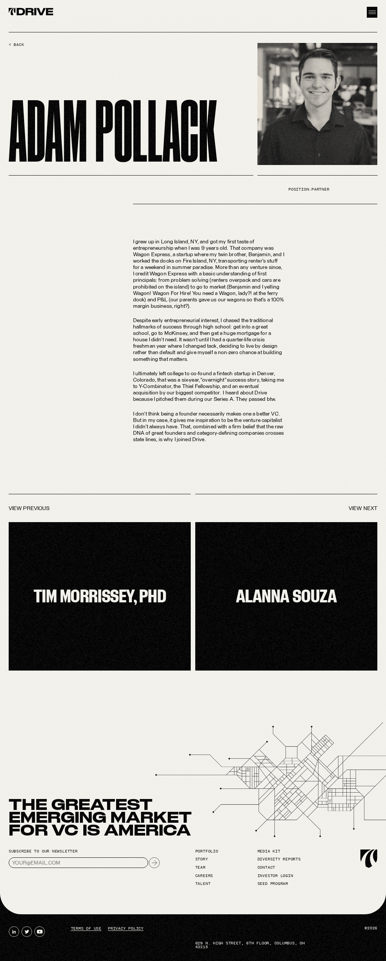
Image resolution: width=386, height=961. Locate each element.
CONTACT (266, 867)
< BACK (16, 45)
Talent (203, 884)
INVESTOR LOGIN (275, 876)
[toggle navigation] (372, 12)
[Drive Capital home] (31, 12)
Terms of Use (86, 928)
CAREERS (204, 876)
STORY (201, 859)
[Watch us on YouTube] (39, 931)
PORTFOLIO (206, 851)
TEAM (200, 867)
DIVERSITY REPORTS (279, 859)
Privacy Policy (126, 928)
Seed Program (272, 884)
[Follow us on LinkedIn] (14, 931)
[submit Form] (154, 862)
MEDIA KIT (268, 851)
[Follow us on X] (26, 931)
